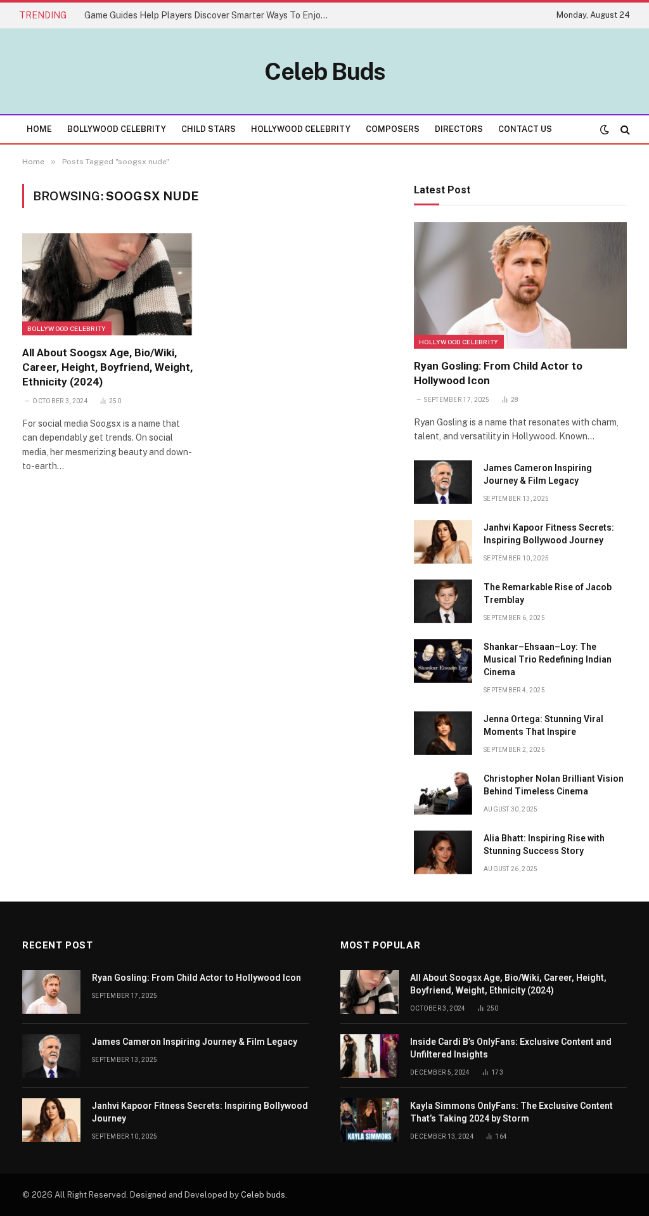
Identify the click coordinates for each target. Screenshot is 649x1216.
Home (39, 129)
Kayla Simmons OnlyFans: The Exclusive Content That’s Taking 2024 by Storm (511, 1112)
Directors (459, 129)
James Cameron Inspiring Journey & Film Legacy (538, 474)
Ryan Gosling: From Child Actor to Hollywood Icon (498, 373)
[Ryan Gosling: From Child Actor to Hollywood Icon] (520, 285)
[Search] (624, 129)
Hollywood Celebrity (300, 129)
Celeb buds (263, 1195)
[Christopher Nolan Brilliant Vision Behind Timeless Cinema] (443, 793)
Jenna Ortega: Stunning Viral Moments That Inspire (543, 725)
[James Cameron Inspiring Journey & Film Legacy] (443, 482)
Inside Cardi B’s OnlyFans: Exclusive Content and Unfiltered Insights (511, 1048)
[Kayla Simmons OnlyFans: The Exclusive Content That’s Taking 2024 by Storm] (369, 1120)
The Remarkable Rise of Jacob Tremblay (548, 593)
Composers (393, 129)
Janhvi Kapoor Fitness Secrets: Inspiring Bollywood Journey (549, 533)
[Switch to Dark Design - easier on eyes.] (604, 129)
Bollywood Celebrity (116, 129)
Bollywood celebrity (66, 328)
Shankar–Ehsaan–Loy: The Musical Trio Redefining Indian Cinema (548, 659)
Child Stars (208, 129)
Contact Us (525, 129)
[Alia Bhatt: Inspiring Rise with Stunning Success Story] (443, 852)
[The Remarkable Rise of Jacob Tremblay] (443, 601)
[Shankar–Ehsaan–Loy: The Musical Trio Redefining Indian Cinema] (443, 661)
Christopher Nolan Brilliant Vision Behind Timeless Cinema (554, 784)
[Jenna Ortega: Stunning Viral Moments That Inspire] (443, 733)
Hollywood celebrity (459, 342)
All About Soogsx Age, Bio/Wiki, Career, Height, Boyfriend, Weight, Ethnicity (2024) (107, 367)
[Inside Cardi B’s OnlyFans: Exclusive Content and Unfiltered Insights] (369, 1056)
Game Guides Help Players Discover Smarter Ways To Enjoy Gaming (211, 15)
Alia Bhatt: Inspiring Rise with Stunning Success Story (544, 844)
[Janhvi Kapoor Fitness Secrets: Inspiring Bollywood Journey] (443, 542)
